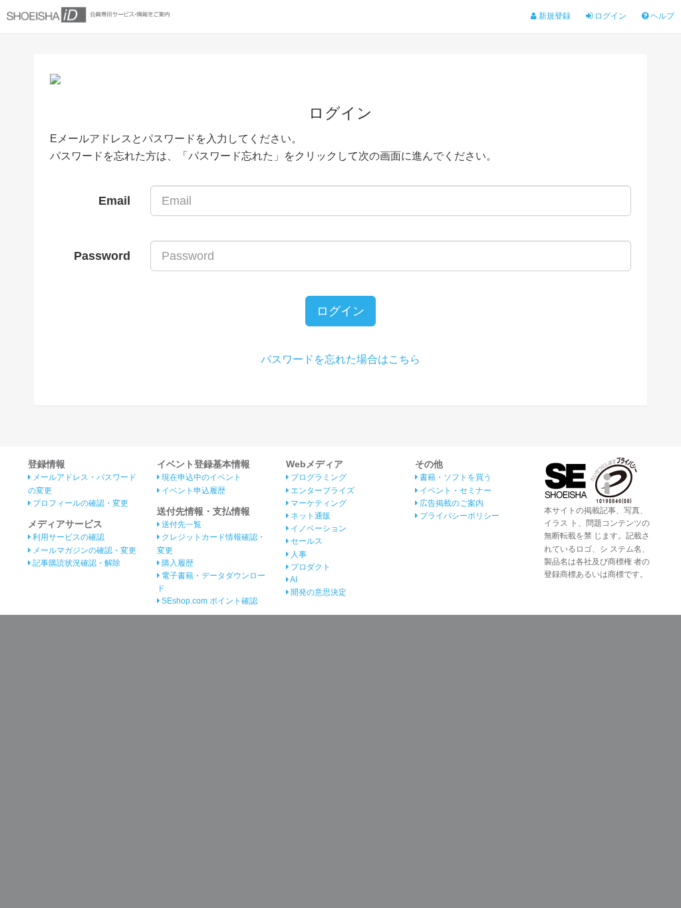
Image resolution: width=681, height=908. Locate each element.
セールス (306, 541)
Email (114, 200)
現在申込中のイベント (200, 477)
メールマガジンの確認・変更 (83, 550)
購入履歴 (177, 563)
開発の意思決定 (317, 592)
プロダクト (310, 567)
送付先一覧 (181, 524)
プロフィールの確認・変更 (79, 503)
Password (102, 256)
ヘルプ (661, 16)
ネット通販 (310, 515)
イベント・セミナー (454, 490)
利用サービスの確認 (67, 537)
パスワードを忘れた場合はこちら (340, 359)
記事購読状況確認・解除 (75, 563)
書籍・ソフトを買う (454, 477)
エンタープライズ (321, 490)
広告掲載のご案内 (450, 503)
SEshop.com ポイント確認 (208, 601)
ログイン (609, 16)
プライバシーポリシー (458, 515)
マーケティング (317, 503)
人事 (298, 554)
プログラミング (317, 477)
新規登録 (554, 16)
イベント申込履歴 (192, 490)
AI (293, 579)
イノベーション (317, 528)
